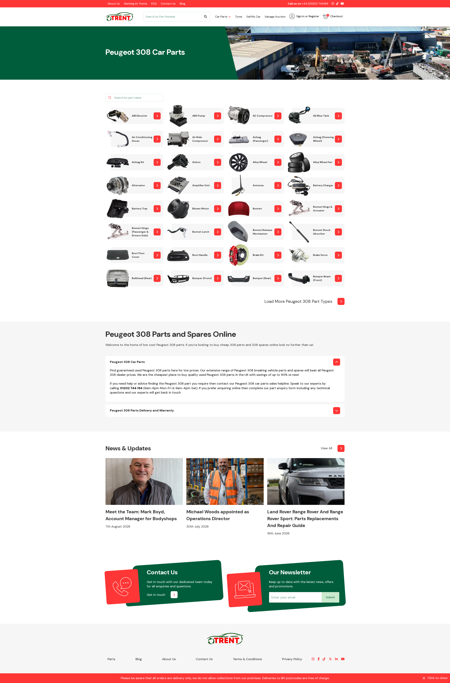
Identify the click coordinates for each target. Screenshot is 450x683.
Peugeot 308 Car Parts (127, 362)
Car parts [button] (221, 16)
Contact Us (168, 3)
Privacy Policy (292, 659)
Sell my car (253, 16)
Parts (111, 659)
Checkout (335, 16)
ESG (154, 3)
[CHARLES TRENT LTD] (121, 17)
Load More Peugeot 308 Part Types (298, 301)
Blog (182, 3)
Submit (330, 597)
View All (326, 448)
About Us (114, 3)
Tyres (238, 16)
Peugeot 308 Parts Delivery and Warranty (142, 410)
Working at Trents (135, 3)
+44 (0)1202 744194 (315, 3)
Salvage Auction (275, 16)
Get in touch (156, 595)
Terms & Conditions (247, 659)
